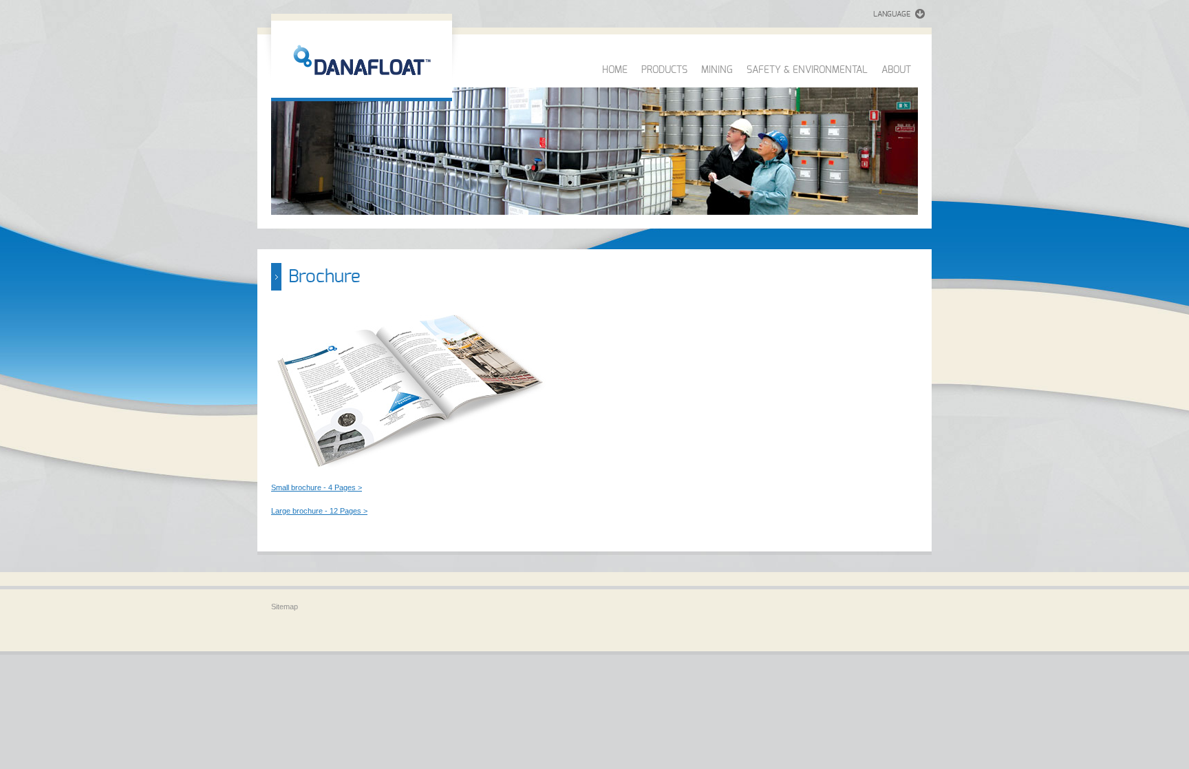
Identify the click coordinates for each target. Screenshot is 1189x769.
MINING (717, 70)
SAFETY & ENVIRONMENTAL (807, 70)
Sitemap (284, 606)
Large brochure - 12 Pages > (319, 511)
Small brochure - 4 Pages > (316, 487)
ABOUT (896, 70)
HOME (615, 70)
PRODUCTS (664, 70)
